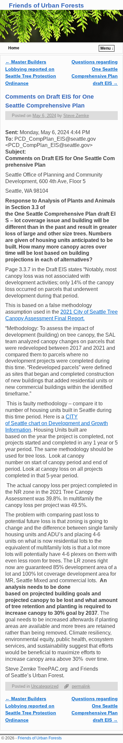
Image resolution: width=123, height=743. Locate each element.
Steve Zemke (76, 115)
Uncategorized (44, 686)
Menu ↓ (106, 48)
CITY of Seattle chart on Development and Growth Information (56, 423)
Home (13, 48)
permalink (81, 686)
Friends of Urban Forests (46, 5)
